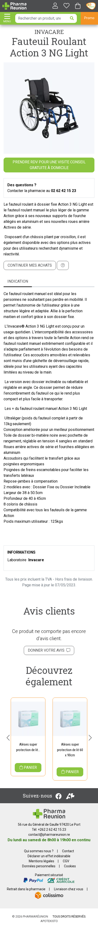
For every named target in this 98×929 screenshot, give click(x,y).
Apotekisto (49, 921)
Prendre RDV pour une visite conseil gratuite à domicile (49, 165)
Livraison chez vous (68, 889)
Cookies (70, 866)
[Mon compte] (53, 6)
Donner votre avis (47, 650)
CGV (66, 861)
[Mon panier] (77, 6)
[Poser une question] (63, 265)
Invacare (49, 32)
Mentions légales (41, 861)
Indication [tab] (17, 281)
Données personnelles (38, 866)
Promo (89, 18)
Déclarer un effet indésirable (49, 856)
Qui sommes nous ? (39, 851)
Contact (68, 851)
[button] (8, 737)
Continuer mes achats (30, 265)
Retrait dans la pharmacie (26, 889)
